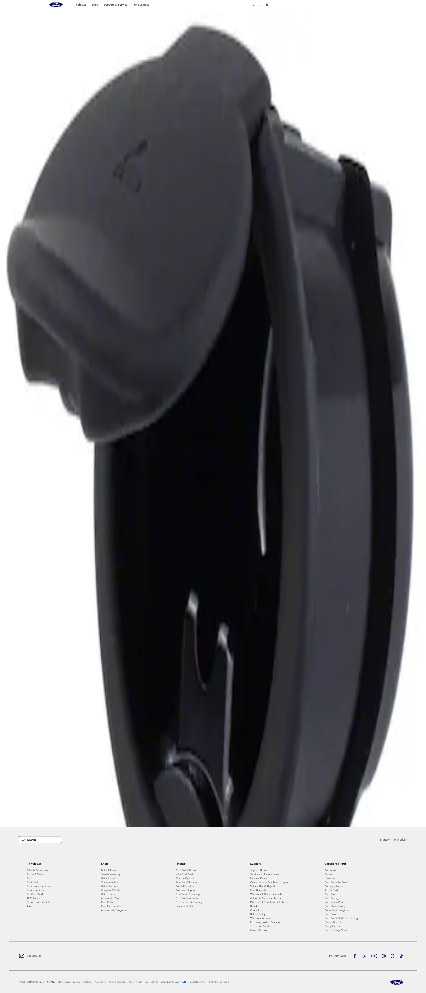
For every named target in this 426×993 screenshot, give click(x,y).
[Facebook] (356, 956)
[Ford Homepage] (396, 982)
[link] (51, 982)
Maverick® (400, 839)
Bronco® (385, 839)
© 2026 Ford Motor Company (32, 982)
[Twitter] (365, 956)
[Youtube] (374, 956)
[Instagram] (384, 956)
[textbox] (40, 839)
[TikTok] (401, 956)
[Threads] (393, 956)
